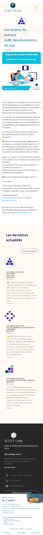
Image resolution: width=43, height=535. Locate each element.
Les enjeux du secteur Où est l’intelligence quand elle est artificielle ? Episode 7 (20, 328)
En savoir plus (10, 467)
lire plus (9, 303)
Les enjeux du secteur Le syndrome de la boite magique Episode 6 (20, 380)
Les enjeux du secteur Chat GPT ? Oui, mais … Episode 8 (15, 274)
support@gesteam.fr (10, 198)
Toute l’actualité (29, 251)
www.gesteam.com (9, 200)
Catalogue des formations (21, 493)
